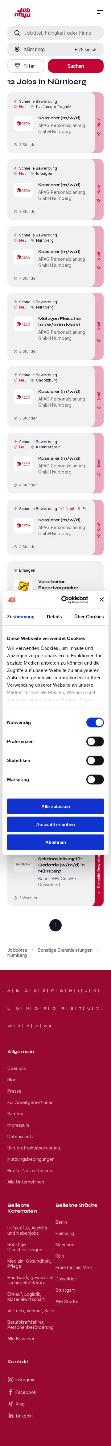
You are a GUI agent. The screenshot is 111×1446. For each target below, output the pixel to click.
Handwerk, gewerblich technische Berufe (30, 1280)
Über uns (16, 1068)
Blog (12, 1079)
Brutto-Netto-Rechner (30, 1170)
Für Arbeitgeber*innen (30, 1102)
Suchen (76, 66)
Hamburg (65, 1233)
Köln (60, 1256)
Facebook (25, 1392)
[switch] (95, 741)
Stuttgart (65, 1290)
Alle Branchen (21, 1338)
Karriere (15, 1113)
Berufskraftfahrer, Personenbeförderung (30, 1324)
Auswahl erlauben (55, 824)
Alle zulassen (55, 806)
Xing (20, 1403)
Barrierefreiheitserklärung (33, 1147)
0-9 (47, 1026)
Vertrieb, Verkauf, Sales (31, 1310)
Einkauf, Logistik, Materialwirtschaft (26, 1296)
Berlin (61, 1222)
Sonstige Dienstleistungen (65, 950)
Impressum (18, 1125)
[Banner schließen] (102, 599)
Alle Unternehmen (25, 1181)
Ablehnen (55, 842)
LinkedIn (24, 1415)
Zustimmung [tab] (21, 616)
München (65, 1244)
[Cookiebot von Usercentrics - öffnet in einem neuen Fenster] (65, 600)
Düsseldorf (67, 1278)
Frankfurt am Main (74, 1267)
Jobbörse (17, 950)
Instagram (25, 1379)
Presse (14, 1091)
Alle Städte (67, 1301)
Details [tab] (54, 616)
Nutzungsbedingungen (31, 1159)
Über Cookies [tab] (89, 616)
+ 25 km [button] (82, 49)
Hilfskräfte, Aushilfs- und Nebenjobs (28, 1230)
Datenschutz (20, 1136)
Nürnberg (17, 955)
